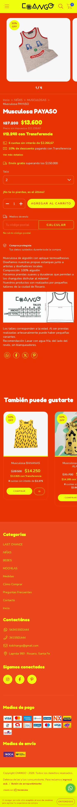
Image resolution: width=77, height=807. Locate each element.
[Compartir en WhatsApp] (7, 355)
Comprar (19, 491)
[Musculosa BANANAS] (39, 491)
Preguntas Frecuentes (17, 592)
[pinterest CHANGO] (32, 679)
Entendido (66, 801)
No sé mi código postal (17, 233)
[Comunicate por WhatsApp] (70, 788)
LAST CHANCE (13, 544)
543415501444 (19, 630)
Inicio (6, 100)
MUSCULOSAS (36, 100)
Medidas (8, 576)
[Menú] (7, 6)
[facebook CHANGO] (19, 679)
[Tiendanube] (16, 790)
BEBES (7, 560)
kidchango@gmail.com (23, 646)
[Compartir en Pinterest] (34, 357)
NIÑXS (18, 100)
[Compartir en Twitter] (25, 357)
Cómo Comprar (12, 584)
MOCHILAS (10, 568)
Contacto (9, 600)
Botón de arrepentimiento (26, 783)
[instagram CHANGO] (7, 679)
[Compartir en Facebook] (16, 357)
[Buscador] (61, 6)
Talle (6, 171)
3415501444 (17, 638)
